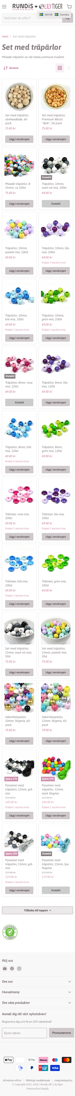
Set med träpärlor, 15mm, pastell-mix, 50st (54, 652)
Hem (5, 36)
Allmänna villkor (12, 1080)
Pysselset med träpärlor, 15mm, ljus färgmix (55, 864)
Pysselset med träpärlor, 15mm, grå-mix (19, 864)
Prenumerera (61, 1033)
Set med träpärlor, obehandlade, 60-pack (17, 119)
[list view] (68, 67)
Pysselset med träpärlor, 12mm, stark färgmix (53, 789)
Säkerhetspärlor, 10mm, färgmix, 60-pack (18, 721)
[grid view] (59, 67)
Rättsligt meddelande (38, 1080)
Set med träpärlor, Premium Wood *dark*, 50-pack (53, 119)
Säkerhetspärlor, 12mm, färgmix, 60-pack (54, 721)
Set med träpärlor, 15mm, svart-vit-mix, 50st (18, 652)
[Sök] (67, 18)
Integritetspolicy (63, 1080)
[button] (54, 14)
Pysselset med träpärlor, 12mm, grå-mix (19, 789)
